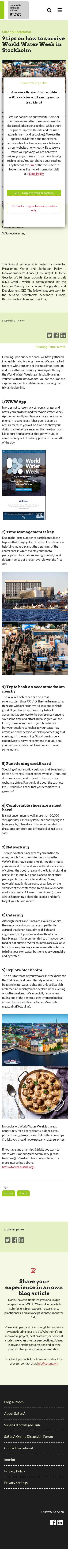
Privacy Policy (14, 1471)
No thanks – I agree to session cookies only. (34, 208)
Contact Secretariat (18, 1448)
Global (23, 1193)
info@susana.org (47, 1363)
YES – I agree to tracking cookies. (34, 192)
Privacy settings (16, 1483)
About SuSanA (14, 1413)
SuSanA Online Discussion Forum (28, 1436)
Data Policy (36, 174)
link (32, 165)
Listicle (8, 1193)
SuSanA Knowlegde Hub (22, 1425)
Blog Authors (14, 1402)
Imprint (9, 1460)
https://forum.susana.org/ (18, 1167)
